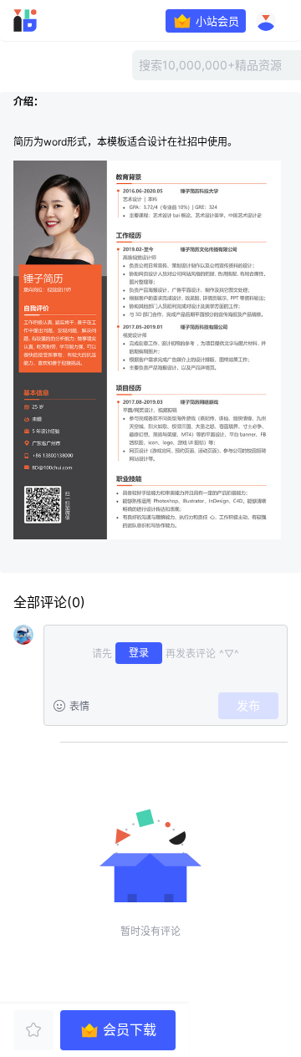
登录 (139, 652)
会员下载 (129, 1030)
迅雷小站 (47, 20)
